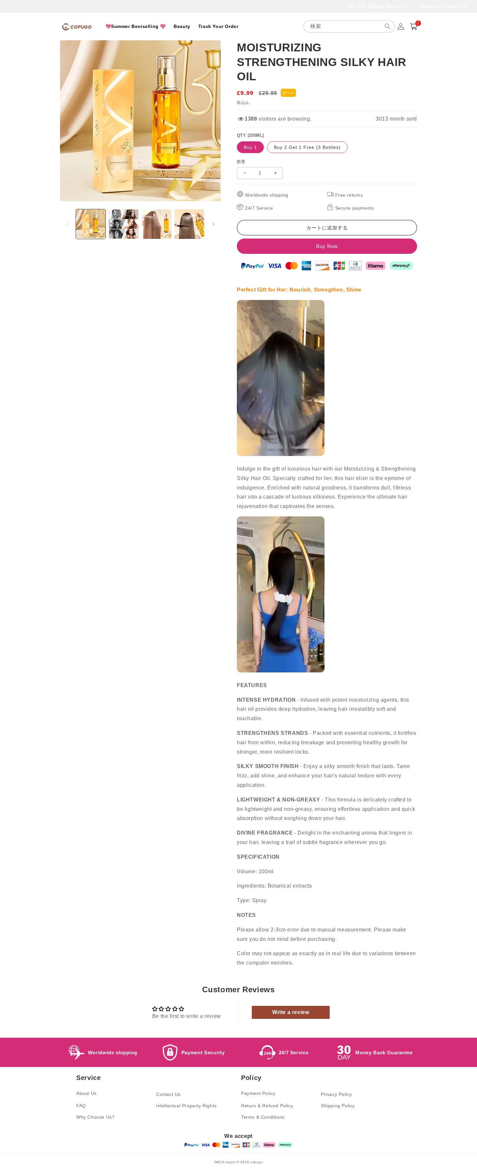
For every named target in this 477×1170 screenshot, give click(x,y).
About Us (86, 1093)
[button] (414, 26)
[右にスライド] (213, 224)
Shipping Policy (338, 1105)
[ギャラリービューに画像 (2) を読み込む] (123, 224)
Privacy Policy (336, 1094)
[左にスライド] (67, 224)
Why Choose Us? (95, 1117)
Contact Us (168, 1094)
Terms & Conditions (263, 1117)
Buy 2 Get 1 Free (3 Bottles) (307, 147)
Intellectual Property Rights (186, 1105)
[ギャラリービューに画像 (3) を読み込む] (156, 224)
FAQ (81, 1105)
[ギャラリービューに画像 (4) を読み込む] (189, 224)
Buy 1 (250, 147)
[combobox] (349, 26)
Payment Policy (258, 1093)
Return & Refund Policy (267, 1105)
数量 (241, 161)
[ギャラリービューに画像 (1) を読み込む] (90, 224)
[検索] (387, 26)
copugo (256, 1162)
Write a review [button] (290, 1012)
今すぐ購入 (327, 246)
